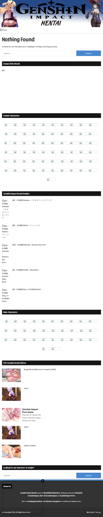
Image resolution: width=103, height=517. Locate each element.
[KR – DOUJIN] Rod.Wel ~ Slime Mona (25, 270)
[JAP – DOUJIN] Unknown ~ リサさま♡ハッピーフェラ (32, 200)
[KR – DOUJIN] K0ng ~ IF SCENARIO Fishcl (26, 289)
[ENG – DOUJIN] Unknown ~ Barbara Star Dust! (29, 245)
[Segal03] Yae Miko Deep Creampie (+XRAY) (40, 369)
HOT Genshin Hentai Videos (14, 363)
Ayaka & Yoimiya (30, 445)
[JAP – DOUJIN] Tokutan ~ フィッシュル (26, 225)
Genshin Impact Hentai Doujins (16, 193)
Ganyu (26, 388)
